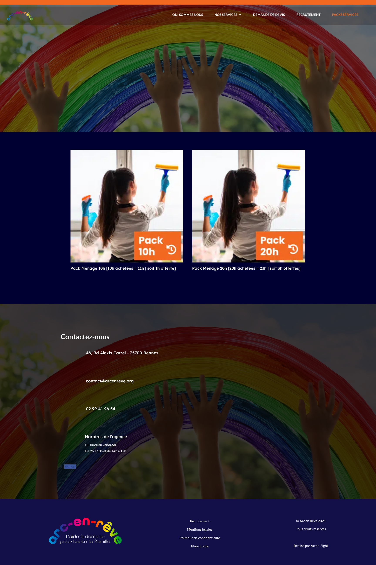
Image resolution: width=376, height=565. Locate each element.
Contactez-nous (83, 86)
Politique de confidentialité (200, 538)
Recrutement (308, 15)
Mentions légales (199, 529)
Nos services (226, 15)
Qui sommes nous (187, 15)
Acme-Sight (319, 545)
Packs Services (345, 15)
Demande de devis (269, 15)
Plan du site (199, 546)
